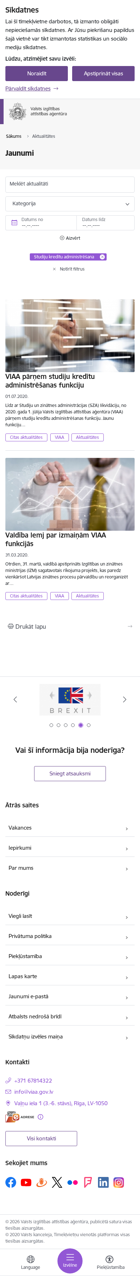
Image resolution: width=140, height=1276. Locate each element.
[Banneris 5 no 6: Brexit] (70, 699)
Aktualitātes (87, 437)
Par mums (21, 867)
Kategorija (24, 203)
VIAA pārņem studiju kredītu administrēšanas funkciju (50, 380)
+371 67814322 (33, 1080)
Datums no (32, 219)
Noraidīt (36, 73)
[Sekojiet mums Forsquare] (88, 1182)
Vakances (20, 827)
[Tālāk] (124, 699)
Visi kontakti (41, 1138)
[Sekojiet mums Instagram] (118, 1182)
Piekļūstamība (25, 956)
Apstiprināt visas (103, 73)
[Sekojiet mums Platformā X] (57, 1182)
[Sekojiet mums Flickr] (72, 1182)
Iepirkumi (20, 847)
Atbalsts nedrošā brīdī (35, 1016)
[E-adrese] (19, 1117)
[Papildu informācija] (40, 1117)
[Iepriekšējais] (15, 699)
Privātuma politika (30, 936)
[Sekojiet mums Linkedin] (103, 1182)
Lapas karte (23, 976)
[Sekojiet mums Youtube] (26, 1182)
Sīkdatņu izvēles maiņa (36, 1036)
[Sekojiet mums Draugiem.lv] (41, 1182)
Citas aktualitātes (26, 437)
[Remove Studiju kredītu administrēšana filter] (102, 256)
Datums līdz (94, 219)
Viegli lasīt (20, 916)
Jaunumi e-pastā (28, 996)
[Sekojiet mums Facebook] (10, 1182)
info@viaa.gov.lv (33, 1091)
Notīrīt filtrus (72, 269)
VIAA (59, 437)
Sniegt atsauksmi (70, 773)
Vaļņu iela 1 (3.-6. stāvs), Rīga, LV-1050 (61, 1103)
